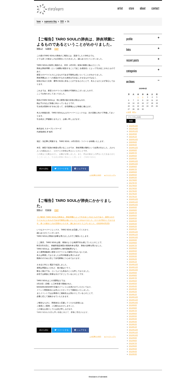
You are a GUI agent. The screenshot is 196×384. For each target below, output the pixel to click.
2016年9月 (133, 207)
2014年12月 (133, 264)
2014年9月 (133, 273)
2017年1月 (133, 197)
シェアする (81, 169)
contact (155, 8)
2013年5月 (133, 316)
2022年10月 (133, 126)
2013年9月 (133, 305)
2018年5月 (133, 175)
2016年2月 (133, 226)
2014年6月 (133, 281)
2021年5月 (133, 134)
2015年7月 (133, 245)
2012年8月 (133, 341)
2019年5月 (133, 158)
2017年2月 (133, 194)
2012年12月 (133, 330)
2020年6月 (133, 142)
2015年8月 (133, 243)
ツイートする (63, 169)
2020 (62, 21)
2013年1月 (133, 327)
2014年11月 (133, 267)
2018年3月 (133, 177)
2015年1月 (133, 262)
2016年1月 (133, 229)
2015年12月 (133, 232)
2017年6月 (133, 186)
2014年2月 (133, 292)
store (131, 8)
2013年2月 (133, 324)
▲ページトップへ (110, 175)
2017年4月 (133, 191)
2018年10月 (133, 164)
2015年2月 (133, 259)
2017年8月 (133, 180)
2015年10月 (133, 237)
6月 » (134, 112)
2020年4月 (133, 145)
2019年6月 (133, 156)
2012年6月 (133, 346)
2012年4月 (133, 352)
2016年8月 (133, 210)
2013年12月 (133, 297)
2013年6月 (133, 314)
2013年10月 (133, 303)
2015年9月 (133, 240)
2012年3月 (133, 354)
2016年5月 (133, 218)
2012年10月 (133, 335)
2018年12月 (133, 161)
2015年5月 (133, 251)
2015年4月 (133, 254)
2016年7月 (133, 213)
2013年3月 (133, 322)
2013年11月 (133, 300)
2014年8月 (133, 275)
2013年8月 (133, 308)
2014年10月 (133, 270)
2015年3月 (133, 256)
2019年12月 (133, 148)
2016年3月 (133, 224)
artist (120, 8)
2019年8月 (133, 150)
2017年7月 (133, 183)
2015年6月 (133, 248)
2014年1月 (133, 294)
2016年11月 (133, 202)
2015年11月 (133, 235)
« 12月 (128, 112)
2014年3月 (133, 289)
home (39, 21)
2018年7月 (133, 169)
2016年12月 (133, 199)
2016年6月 (133, 215)
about (143, 8)
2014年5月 (133, 283)
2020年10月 (133, 139)
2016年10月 (133, 205)
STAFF (56, 49)
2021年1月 (133, 137)
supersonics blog (50, 21)
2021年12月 (133, 129)
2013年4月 (133, 319)
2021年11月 (133, 131)
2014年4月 (133, 286)
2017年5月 (133, 188)
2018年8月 (133, 167)
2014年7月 (133, 278)
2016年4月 (133, 221)
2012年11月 (133, 332)
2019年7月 (133, 153)
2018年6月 (133, 172)
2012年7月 (133, 343)
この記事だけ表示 (95, 175)
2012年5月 (133, 349)
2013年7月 (133, 311)
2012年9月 (133, 338)
